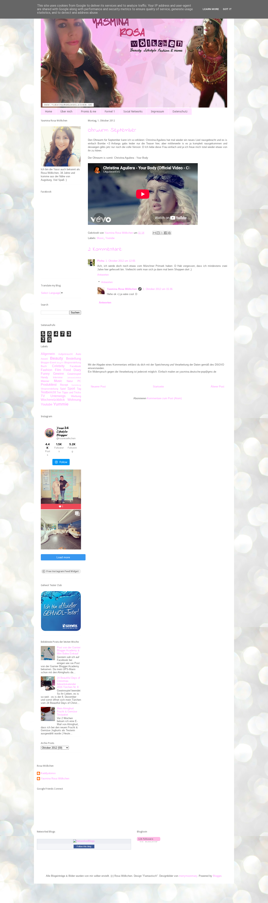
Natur (70, 381)
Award (44, 358)
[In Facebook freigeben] (166, 233)
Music (100, 238)
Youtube (110, 238)
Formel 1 (110, 111)
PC (79, 381)
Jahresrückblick (74, 377)
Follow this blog (84, 846)
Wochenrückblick (53, 399)
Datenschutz (180, 111)
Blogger (217, 875)
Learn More (211, 9)
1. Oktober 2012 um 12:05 (120, 260)
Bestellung (73, 358)
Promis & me (88, 111)
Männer (45, 381)
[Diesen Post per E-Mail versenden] (154, 233)
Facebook (75, 366)
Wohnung (74, 399)
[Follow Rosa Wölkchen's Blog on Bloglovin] (148, 841)
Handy (44, 377)
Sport (71, 388)
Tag (79, 388)
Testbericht (48, 392)
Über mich (66, 111)
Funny (45, 373)
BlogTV (60, 363)
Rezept (64, 384)
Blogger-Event (48, 362)
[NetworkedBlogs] (84, 841)
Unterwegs (58, 396)
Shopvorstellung (49, 388)
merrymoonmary (188, 875)
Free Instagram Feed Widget (62, 571)
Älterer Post (217, 386)
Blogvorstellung (72, 362)
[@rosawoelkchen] (49, 433)
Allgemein (48, 354)
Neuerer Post (98, 386)
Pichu (100, 260)
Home (48, 111)
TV (43, 396)
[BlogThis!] (158, 233)
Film (58, 370)
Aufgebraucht (65, 354)
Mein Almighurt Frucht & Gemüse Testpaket (67, 711)
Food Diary (72, 370)
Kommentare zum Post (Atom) (164, 398)
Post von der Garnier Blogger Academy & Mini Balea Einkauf (68, 650)
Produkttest (49, 384)
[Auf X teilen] (162, 233)
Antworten (103, 274)
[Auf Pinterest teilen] (169, 233)
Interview (58, 377)
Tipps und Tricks (71, 392)
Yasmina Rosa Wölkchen (122, 289)
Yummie (60, 404)
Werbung (76, 396)
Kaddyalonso (48, 773)
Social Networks (132, 111)
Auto (78, 354)
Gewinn (58, 373)
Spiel (63, 388)
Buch (44, 366)
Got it (227, 9)
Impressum (157, 111)
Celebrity (58, 366)
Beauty (56, 358)
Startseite (158, 386)
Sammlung (76, 385)
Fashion (46, 370)
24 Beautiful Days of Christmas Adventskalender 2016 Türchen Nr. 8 (68, 682)
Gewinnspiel (74, 373)
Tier (59, 392)
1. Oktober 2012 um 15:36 (157, 289)
